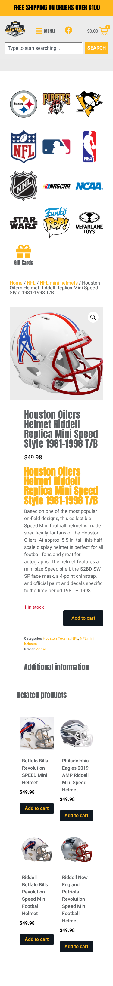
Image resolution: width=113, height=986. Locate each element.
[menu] (39, 31)
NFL (31, 283)
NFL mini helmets (59, 283)
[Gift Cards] (23, 251)
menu (49, 31)
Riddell (41, 649)
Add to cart (83, 618)
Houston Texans (56, 638)
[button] (93, 317)
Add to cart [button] (37, 808)
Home (16, 283)
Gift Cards (23, 262)
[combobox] (44, 48)
